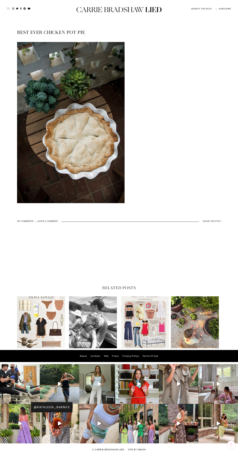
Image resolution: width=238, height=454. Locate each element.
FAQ (106, 356)
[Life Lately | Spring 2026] (195, 347)
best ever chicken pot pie (51, 33)
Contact (95, 356)
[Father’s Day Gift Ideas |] (93, 347)
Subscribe (225, 9)
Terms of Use (150, 356)
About (83, 356)
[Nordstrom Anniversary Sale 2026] (41, 347)
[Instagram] (36, 400)
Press (115, 356)
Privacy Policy (130, 356)
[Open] (20, 384)
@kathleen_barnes (52, 407)
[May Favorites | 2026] (145, 347)
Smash (141, 449)
